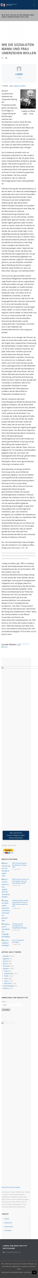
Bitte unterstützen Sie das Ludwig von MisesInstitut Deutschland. (16, 835)
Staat (6, 981)
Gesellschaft (8, 973)
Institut (6, 1219)
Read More (19, 1275)
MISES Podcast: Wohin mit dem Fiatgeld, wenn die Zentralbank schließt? (20, 881)
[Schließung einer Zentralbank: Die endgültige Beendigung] (6, 930)
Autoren (5, 961)
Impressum (8, 1223)
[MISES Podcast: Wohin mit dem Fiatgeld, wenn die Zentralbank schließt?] (6, 888)
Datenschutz (8, 1227)
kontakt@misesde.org (12, 1252)
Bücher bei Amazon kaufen (11, 1187)
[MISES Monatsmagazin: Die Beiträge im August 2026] (6, 869)
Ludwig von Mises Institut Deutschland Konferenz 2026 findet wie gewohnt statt (20, 903)
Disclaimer (8, 1230)
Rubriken (6, 969)
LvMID (19, 74)
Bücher (5, 964)
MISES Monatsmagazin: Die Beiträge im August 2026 (19, 865)
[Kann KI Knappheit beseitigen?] (6, 943)
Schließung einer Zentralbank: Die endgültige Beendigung (19, 926)
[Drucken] (7, 58)
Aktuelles (6, 956)
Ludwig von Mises (19, 86)
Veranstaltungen (8, 986)
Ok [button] (34, 1272)
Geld (5, 971)
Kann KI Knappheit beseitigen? (18, 941)
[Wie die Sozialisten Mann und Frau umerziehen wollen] (19, 32)
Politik (6, 976)
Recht (6, 978)
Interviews (6, 966)
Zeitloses (6, 988)
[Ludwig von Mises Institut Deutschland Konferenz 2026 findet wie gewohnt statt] (6, 910)
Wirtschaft (7, 983)
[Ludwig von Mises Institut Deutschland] (8, 5)
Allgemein (6, 959)
